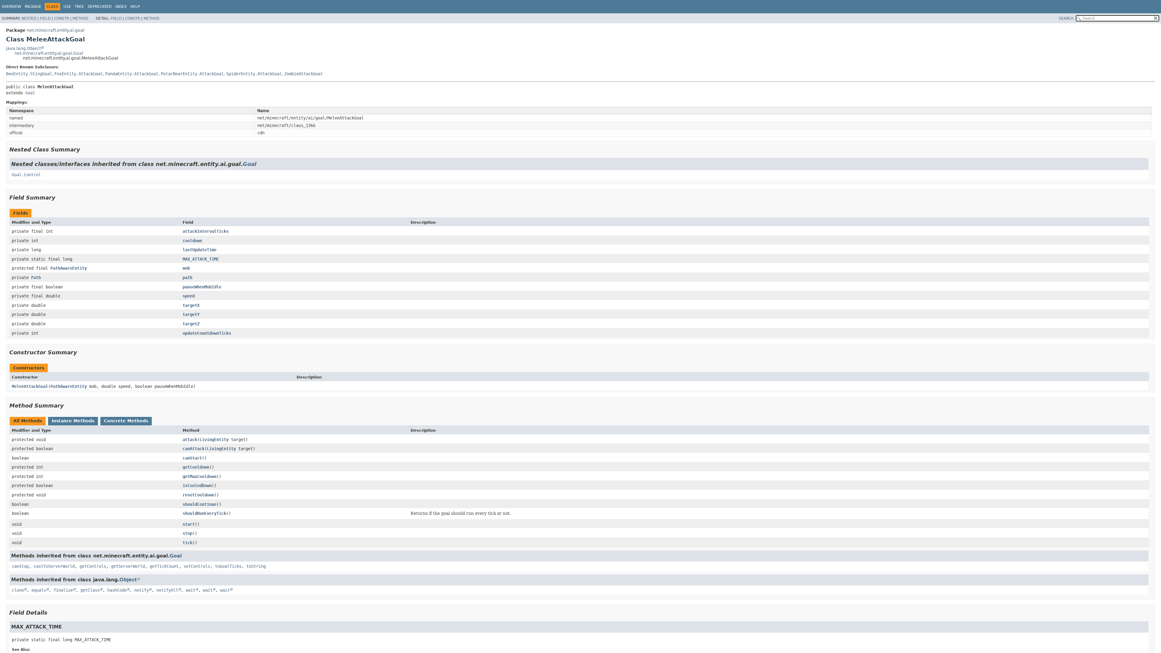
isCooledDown (197, 485)
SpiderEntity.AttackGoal (254, 73)
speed (189, 296)
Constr (61, 18)
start (189, 524)
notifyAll (167, 590)
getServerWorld (128, 566)
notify (141, 590)
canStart (192, 458)
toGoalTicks (228, 566)
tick (187, 542)
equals (38, 590)
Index (121, 7)
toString (256, 566)
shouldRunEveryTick (204, 513)
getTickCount (164, 566)
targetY (191, 314)
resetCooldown (198, 494)
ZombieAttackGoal (303, 73)
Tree (79, 7)
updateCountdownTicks (207, 333)
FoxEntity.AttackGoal (78, 73)
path (187, 277)
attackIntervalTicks (206, 231)
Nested (28, 18)
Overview (11, 7)
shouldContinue (199, 504)
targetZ (191, 323)
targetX (191, 305)
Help (135, 7)
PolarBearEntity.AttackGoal (192, 73)
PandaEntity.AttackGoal (131, 73)
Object (128, 580)
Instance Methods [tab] (73, 420)
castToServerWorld (54, 566)
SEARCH (1066, 18)
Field (45, 18)
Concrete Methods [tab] (126, 420)
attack (190, 439)
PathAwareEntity (68, 268)
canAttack (193, 448)
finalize (63, 590)
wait (190, 590)
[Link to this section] (84, 149)
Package (33, 7)
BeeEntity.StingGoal (29, 73)
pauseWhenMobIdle (202, 286)
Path (36, 277)
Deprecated (100, 7)
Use (67, 7)
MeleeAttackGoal (30, 386)
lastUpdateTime (199, 249)
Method (80, 18)
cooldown (192, 240)
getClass (90, 590)
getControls (93, 566)
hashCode (117, 590)
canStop (20, 566)
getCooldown (196, 467)
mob (186, 268)
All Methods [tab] (27, 420)
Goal (30, 92)
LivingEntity (214, 439)
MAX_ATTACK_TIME (201, 259)
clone (18, 590)
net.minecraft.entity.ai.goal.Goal (49, 53)
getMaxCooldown (199, 476)
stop (187, 533)
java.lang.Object (23, 48)
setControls (197, 566)
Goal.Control (26, 174)
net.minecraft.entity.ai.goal (55, 30)
